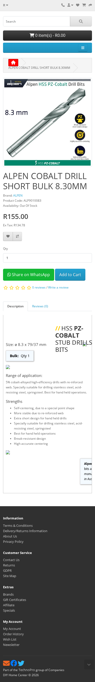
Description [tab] (15, 306)
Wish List (9, 639)
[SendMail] (6, 664)
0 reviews (39, 287)
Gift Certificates (14, 599)
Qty (5, 248)
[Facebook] (14, 664)
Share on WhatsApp (30, 274)
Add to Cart (70, 274)
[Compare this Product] (17, 236)
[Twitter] (21, 664)
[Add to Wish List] (8, 236)
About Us (10, 536)
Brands (8, 594)
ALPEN (18, 195)
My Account (12, 628)
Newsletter (11, 644)
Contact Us (11, 560)
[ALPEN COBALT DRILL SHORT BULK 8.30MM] (47, 124)
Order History (13, 634)
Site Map (9, 576)
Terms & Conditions (18, 525)
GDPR (7, 570)
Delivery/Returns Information (25, 531)
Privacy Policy (13, 541)
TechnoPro (26, 670)
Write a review (58, 287)
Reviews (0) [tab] (40, 306)
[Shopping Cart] (84, 5)
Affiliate (8, 605)
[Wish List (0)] (77, 5)
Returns (9, 565)
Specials (9, 610)
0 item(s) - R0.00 (49, 35)
